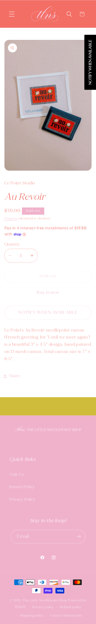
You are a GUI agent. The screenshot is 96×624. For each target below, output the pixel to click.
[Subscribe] (78, 536)
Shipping (10, 218)
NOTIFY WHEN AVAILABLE (48, 312)
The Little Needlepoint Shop (45, 600)
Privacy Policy (22, 499)
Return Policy (22, 486)
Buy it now (48, 292)
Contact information (66, 615)
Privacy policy (43, 607)
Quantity (12, 244)
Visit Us (16, 474)
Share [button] (14, 375)
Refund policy (70, 607)
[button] (11, 14)
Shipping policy (32, 615)
